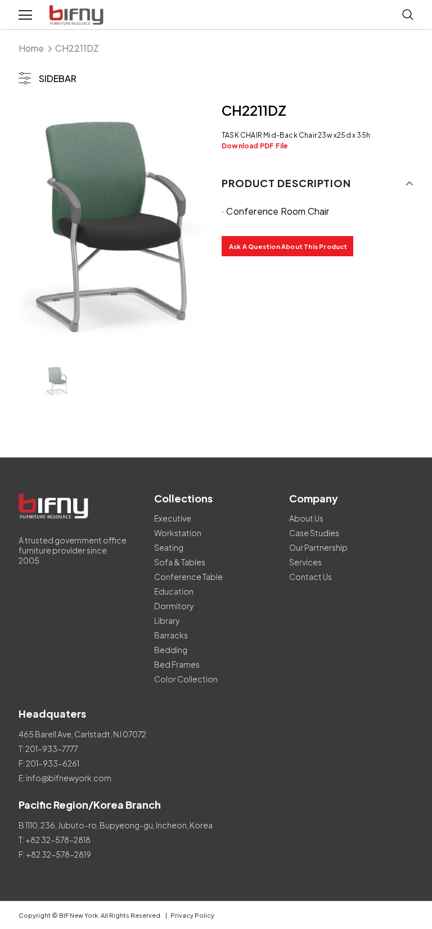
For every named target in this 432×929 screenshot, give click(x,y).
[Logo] (78, 15)
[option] (114, 226)
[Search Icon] (407, 15)
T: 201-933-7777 (48, 749)
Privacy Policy (192, 915)
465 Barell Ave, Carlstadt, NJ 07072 (82, 734)
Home (31, 48)
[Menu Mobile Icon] (25, 15)
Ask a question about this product (288, 246)
